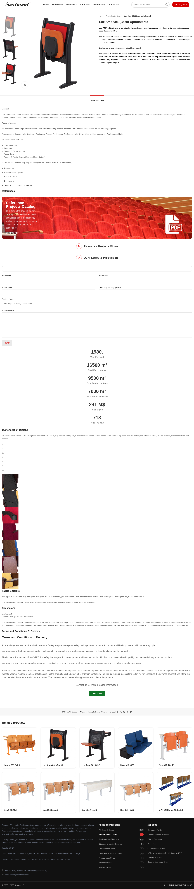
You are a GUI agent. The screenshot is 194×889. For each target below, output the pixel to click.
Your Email (103, 276)
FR (174, 885)
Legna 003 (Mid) (12, 765)
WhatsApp (97, 694)
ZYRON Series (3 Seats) (171, 810)
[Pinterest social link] (124, 712)
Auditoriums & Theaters (109, 839)
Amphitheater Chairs (114, 16)
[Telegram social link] (131, 712)
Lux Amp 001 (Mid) (91, 765)
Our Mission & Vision (156, 848)
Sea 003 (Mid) (10, 810)
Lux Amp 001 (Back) (53, 765)
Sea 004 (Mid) (127, 810)
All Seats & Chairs (106, 830)
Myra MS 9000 (127, 765)
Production (152, 844)
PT (182, 885)
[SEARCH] (167, 5)
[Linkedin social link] (127, 712)
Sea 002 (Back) (166, 765)
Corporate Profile (155, 830)
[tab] (97, 99)
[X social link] (120, 712)
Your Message (8, 310)
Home (101, 16)
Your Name (6, 276)
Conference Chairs (107, 849)
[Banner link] (97, 218)
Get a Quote (181, 5)
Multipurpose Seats (107, 858)
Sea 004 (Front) (89, 810)
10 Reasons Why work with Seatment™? (165, 853)
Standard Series (105, 863)
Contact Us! (7, 614)
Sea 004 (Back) (50, 810)
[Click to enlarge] (24, 85)
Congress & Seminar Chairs (110, 853)
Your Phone (7, 287)
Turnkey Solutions (155, 857)
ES (178, 885)
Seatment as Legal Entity (158, 862)
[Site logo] (18, 4)
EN (170, 885)
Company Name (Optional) (110, 287)
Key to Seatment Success (158, 835)
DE (191, 885)
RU (186, 885)
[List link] (48, 870)
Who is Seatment (155, 839)
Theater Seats (105, 867)
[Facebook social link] (117, 712)
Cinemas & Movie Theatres (110, 844)
